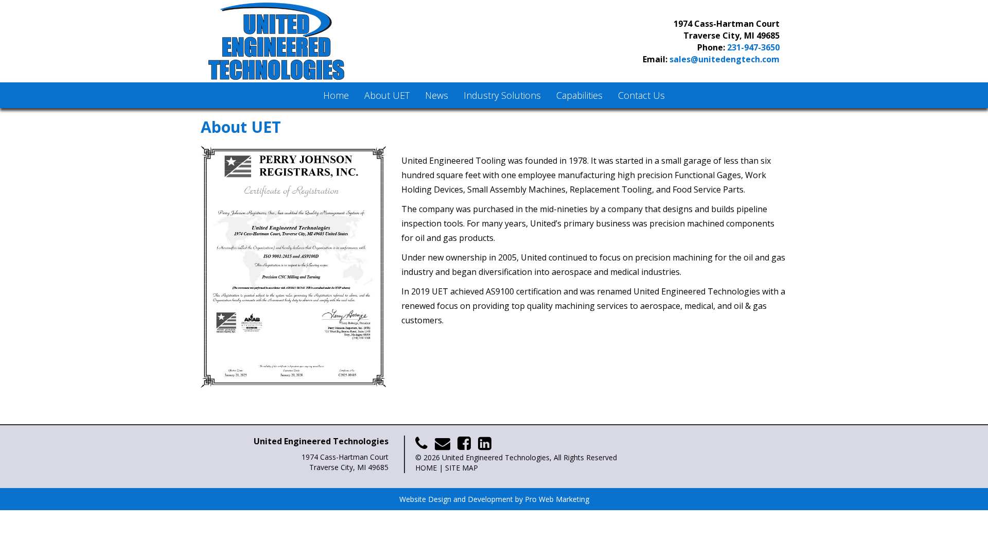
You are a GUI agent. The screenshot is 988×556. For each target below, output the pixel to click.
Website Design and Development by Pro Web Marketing (494, 499)
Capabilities (579, 95)
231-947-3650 (753, 47)
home (426, 468)
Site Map (461, 468)
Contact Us (641, 95)
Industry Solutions (502, 95)
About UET (387, 95)
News (436, 95)
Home (336, 95)
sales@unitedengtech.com (724, 59)
